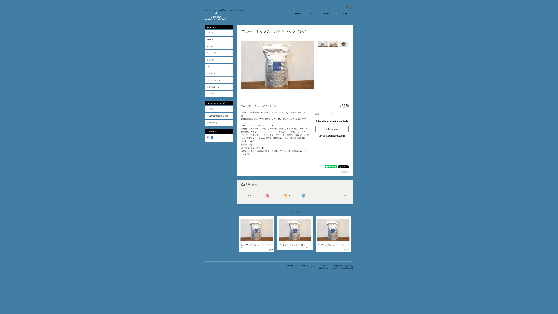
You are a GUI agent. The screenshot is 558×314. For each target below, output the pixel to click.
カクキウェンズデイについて (297, 266)
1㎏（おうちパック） (215, 80)
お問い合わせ (212, 123)
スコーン (210, 94)
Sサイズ (210, 40)
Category (327, 13)
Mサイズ (210, 33)
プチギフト (211, 73)
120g (209, 67)
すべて (250, 196)
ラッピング (211, 53)
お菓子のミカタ (213, 87)
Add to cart (332, 129)
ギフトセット (212, 46)
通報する (345, 172)
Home (297, 13)
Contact (345, 13)
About (311, 13)
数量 (317, 114)
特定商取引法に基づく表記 (217, 116)
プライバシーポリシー (321, 266)
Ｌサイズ (210, 60)
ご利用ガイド (212, 109)
